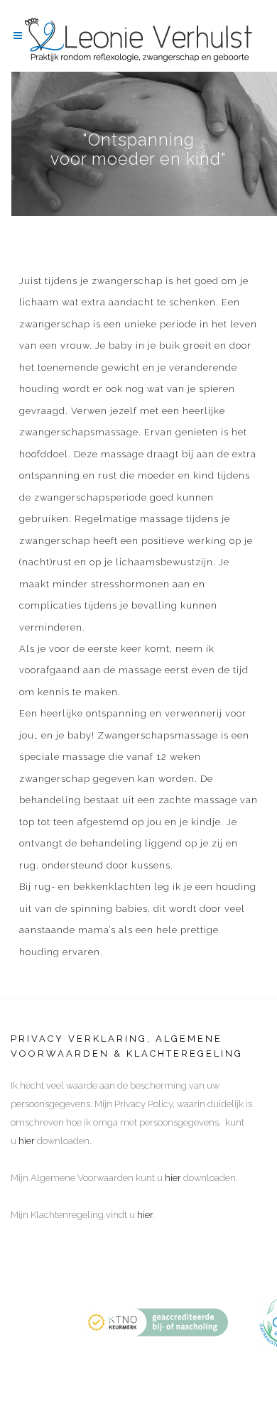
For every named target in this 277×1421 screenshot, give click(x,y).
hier (26, 1141)
